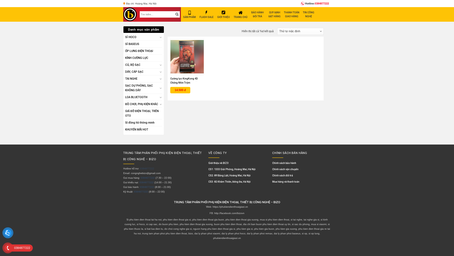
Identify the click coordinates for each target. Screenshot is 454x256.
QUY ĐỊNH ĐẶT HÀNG (274, 14)
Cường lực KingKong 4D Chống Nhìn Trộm (184, 80)
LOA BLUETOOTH (136, 97)
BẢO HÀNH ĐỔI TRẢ (257, 14)
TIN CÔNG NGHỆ (308, 14)
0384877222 (317, 3)
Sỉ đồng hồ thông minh (139, 122)
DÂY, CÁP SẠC (134, 71)
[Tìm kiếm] (177, 14)
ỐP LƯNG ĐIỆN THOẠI (139, 51)
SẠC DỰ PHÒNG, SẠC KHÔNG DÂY (139, 88)
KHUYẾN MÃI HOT (136, 129)
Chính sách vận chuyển (285, 169)
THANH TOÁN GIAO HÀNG (291, 14)
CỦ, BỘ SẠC (132, 64)
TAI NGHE (131, 78)
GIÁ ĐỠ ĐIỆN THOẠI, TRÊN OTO (142, 113)
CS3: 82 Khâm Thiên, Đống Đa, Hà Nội (229, 181)
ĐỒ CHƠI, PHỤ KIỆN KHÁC (141, 104)
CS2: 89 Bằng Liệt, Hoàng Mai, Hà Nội (229, 175)
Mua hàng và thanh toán (285, 181)
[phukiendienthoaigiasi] (130, 14)
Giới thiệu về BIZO (218, 163)
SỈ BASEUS (132, 44)
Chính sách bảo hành (284, 163)
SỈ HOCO (130, 37)
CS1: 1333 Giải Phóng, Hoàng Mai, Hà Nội (232, 169)
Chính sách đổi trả (282, 175)
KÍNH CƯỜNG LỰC (136, 58)
